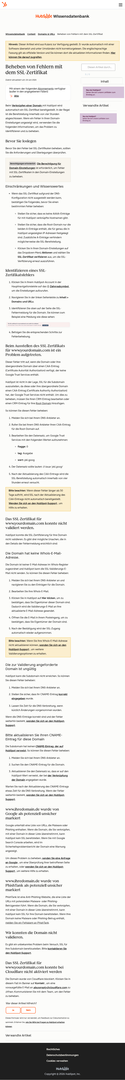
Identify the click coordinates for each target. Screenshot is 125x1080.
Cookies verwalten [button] (57, 1060)
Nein (28, 1010)
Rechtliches (53, 1049)
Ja (13, 1010)
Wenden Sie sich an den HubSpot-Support (33, 503)
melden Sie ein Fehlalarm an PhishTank (27, 922)
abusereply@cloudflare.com (50, 987)
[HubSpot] (4, 4)
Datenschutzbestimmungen (62, 1055)
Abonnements (46, 88)
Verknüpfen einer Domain (27, 105)
